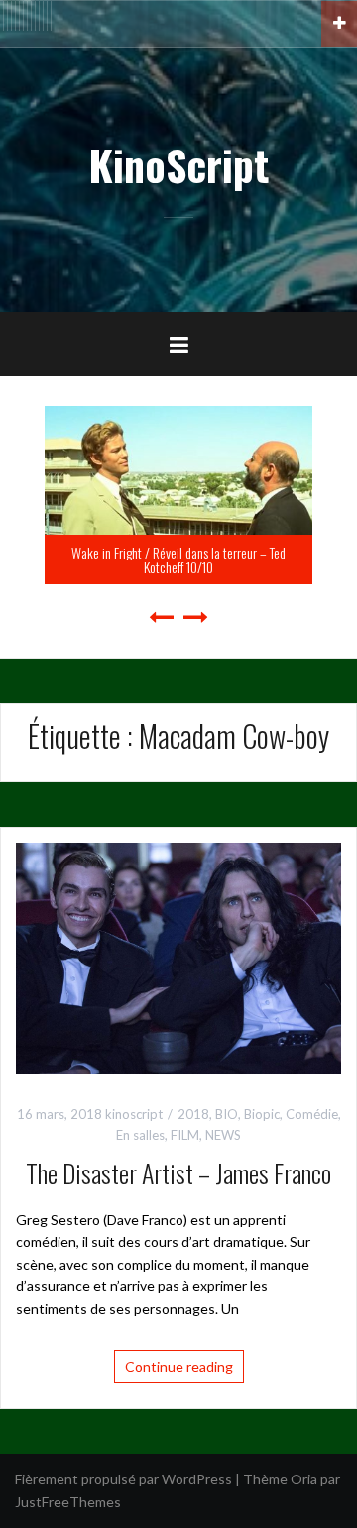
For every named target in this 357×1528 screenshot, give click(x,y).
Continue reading (179, 1366)
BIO (226, 1114)
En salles (140, 1135)
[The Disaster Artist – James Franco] (178, 956)
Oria (304, 1479)
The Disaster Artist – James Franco (178, 1173)
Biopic (262, 1114)
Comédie (312, 1114)
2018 (193, 1114)
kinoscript (134, 1114)
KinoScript (178, 164)
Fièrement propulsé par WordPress (123, 1479)
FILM (185, 1135)
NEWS (223, 1135)
